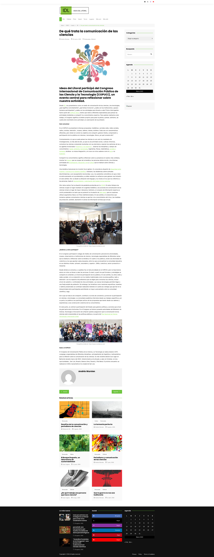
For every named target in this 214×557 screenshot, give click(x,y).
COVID (103, 185)
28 (128, 88)
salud (71, 149)
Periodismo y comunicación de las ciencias (106, 458)
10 (139, 77)
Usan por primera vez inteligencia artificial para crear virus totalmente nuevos (80, 518)
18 (143, 81)
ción (83, 162)
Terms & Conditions (149, 554)
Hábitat (69, 19)
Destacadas (87, 39)
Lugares (91, 19)
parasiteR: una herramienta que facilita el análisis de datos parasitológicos (81, 530)
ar (86, 162)
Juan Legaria (66, 464)
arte (111, 151)
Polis (74, 19)
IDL (64, 19)
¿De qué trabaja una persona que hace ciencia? (73, 494)
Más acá (98, 19)
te (87, 162)
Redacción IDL (66, 429)
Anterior (65, 391)
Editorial (93, 39)
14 (128, 81)
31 (139, 88)
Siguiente (115, 391)
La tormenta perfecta (103, 424)
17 (139, 81)
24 (139, 84)
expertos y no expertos (83, 146)
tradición (62, 154)
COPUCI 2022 (74, 112)
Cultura (96, 421)
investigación (73, 162)
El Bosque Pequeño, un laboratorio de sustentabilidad (70, 459)
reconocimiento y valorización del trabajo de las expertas (91, 181)
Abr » (132, 96)
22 (132, 84)
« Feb (128, 96)
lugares (69, 160)
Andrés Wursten (65, 39)
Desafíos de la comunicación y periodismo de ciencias (74, 425)
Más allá (105, 19)
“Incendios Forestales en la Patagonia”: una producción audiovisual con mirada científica (81, 543)
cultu (91, 162)
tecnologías (84, 149)
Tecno (85, 19)
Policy (140, 554)
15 (132, 81)
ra (93, 162)
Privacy (134, 554)
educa (80, 162)
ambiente (77, 149)
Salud (80, 19)
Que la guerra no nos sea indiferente (104, 494)
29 (132, 88)
